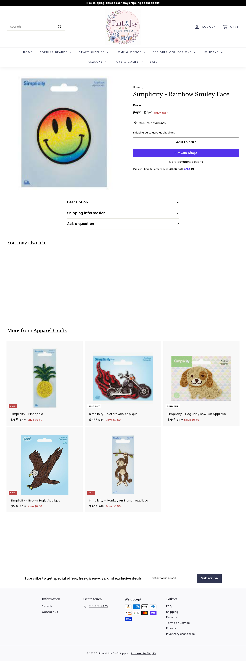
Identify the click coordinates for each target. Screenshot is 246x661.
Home (27, 52)
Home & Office (129, 52)
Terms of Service (178, 623)
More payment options (186, 162)
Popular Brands (54, 52)
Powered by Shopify (143, 653)
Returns (171, 617)
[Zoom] (64, 133)
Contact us (50, 612)
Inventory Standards (180, 634)
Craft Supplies (92, 52)
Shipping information (86, 213)
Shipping (138, 132)
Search (47, 606)
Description (77, 202)
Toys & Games (127, 62)
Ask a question (80, 223)
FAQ (169, 606)
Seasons (96, 62)
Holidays (211, 52)
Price (137, 105)
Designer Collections (173, 52)
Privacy (171, 628)
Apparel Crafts (50, 330)
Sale (153, 62)
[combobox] (36, 27)
